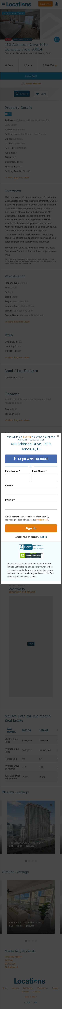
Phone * (10, 499)
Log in (27, 437)
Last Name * (39, 471)
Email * (9, 485)
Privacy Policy (42, 519)
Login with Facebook (33, 459)
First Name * (12, 471)
